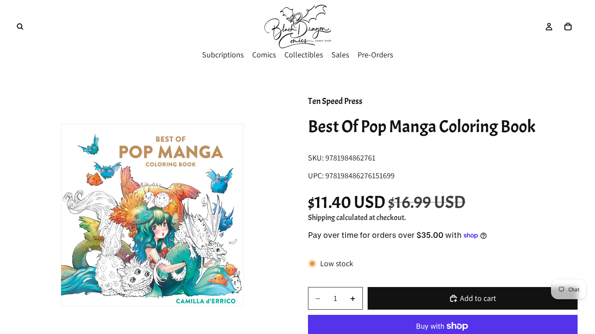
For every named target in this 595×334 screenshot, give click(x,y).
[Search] (20, 26)
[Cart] (568, 26)
